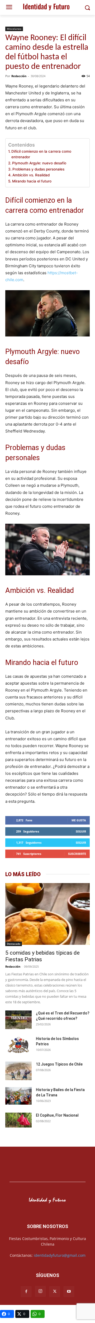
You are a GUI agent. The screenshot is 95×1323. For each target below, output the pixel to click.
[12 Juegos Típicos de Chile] (18, 1071)
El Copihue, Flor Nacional (57, 1115)
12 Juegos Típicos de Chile (59, 1064)
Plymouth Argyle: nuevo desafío (39, 163)
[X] (54, 1291)
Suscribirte (77, 854)
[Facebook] (26, 1291)
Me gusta (79, 820)
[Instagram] (40, 1291)
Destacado (13, 944)
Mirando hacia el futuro (31, 181)
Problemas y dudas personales (38, 169)
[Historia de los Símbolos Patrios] (18, 1045)
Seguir (81, 831)
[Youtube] (69, 1291)
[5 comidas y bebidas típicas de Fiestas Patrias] (47, 914)
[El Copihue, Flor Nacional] (18, 1120)
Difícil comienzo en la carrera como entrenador (41, 154)
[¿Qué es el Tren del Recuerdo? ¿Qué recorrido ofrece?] (18, 1020)
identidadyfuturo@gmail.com (60, 1255)
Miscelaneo (14, 29)
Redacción (18, 76)
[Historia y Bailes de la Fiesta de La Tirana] (18, 1096)
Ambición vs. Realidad (31, 175)
